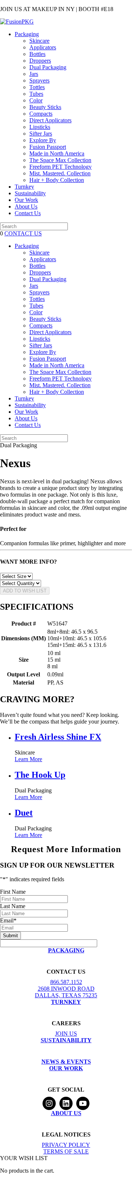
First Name (13, 892)
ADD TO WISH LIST (25, 590)
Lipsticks (39, 127)
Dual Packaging (47, 67)
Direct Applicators (50, 120)
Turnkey (24, 186)
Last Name (12, 906)
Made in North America (56, 153)
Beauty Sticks (45, 107)
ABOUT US (66, 1113)
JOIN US (66, 1033)
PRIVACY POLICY (66, 1145)
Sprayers (39, 80)
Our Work (26, 200)
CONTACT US (23, 233)
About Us (26, 206)
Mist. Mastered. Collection (60, 173)
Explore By (42, 140)
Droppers (40, 60)
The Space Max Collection (60, 160)
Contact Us (28, 213)
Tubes (36, 94)
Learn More (28, 759)
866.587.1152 (66, 982)
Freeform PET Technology (60, 167)
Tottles (37, 87)
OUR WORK (66, 1068)
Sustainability (30, 193)
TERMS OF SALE (66, 1151)
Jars (33, 74)
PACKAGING (66, 950)
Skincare (39, 41)
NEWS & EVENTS (66, 1061)
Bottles (37, 54)
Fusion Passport (47, 147)
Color (36, 100)
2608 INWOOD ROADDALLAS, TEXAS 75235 (66, 991)
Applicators (42, 47)
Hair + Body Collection (56, 180)
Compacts (40, 114)
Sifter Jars (40, 133)
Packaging (27, 34)
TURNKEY (66, 1002)
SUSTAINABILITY (66, 1040)
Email (8, 920)
